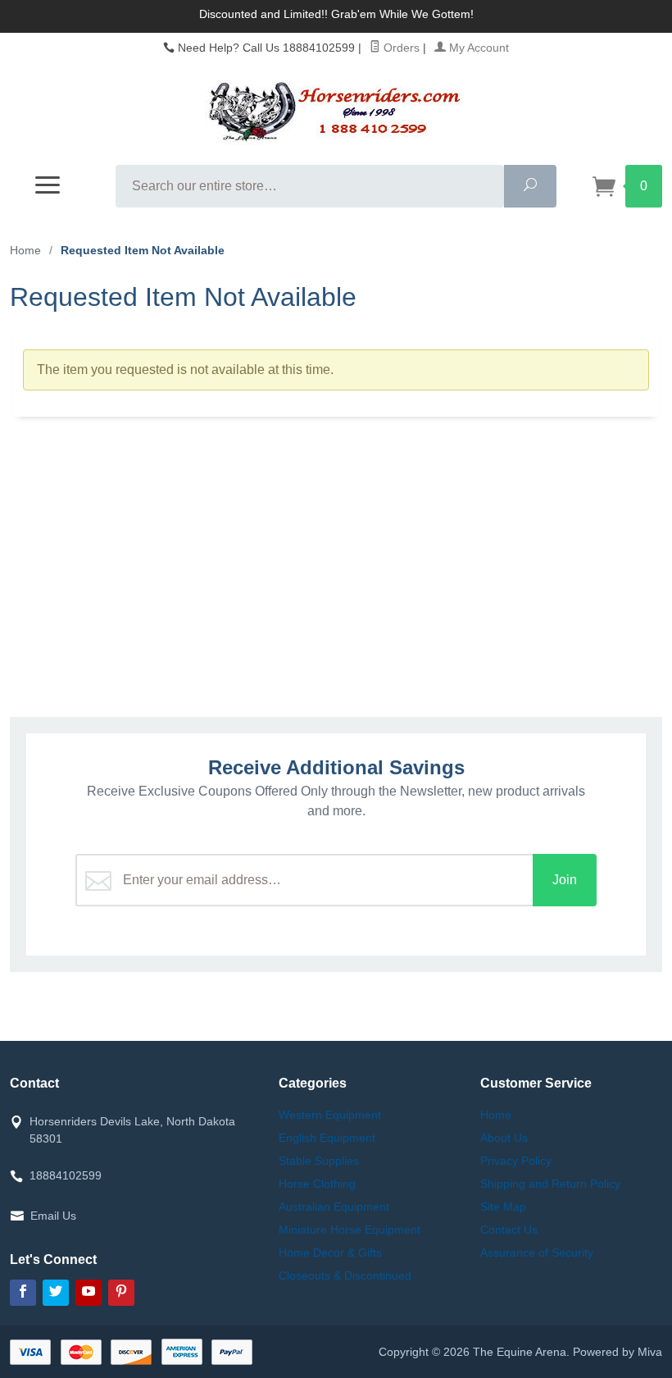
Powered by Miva (617, 1351)
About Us (504, 1137)
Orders (400, 47)
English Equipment (327, 1137)
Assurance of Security (536, 1252)
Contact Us (509, 1229)
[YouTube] (88, 1293)
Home (25, 250)
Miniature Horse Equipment (349, 1229)
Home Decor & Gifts (330, 1252)
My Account (477, 47)
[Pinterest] (121, 1293)
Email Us (53, 1215)
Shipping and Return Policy (550, 1183)
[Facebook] (23, 1293)
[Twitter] (56, 1293)
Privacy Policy (516, 1160)
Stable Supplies (319, 1160)
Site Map (503, 1206)
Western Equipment (330, 1114)
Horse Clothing (317, 1183)
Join (564, 880)
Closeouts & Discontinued (345, 1275)
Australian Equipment (334, 1206)
